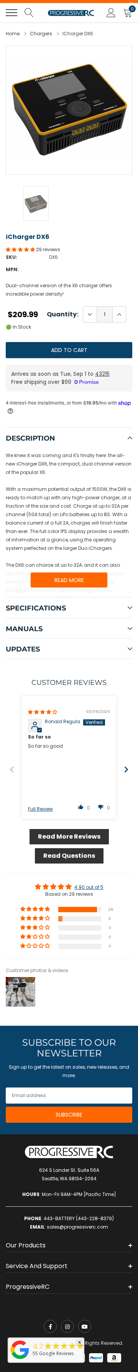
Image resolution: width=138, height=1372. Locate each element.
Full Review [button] (40, 809)
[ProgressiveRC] (20, 1359)
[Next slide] (126, 769)
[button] (21, 249)
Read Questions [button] (69, 855)
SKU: (11, 257)
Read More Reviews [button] (69, 836)
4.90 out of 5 (89, 887)
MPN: (12, 269)
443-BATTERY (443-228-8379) (79, 1218)
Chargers (41, 33)
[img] (42, 712)
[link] (50, 1326)
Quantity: (62, 314)
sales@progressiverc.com (77, 1227)
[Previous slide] (12, 769)
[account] (111, 12)
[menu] (11, 12)
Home (13, 33)
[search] (29, 12)
